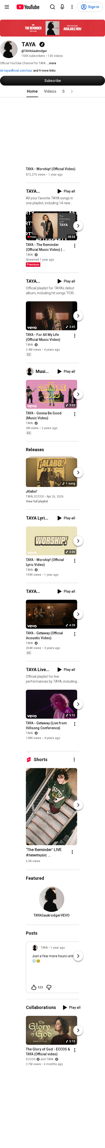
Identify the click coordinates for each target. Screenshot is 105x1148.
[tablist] (52, 91)
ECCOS (39, 496)
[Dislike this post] (49, 987)
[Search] (52, 7)
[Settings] (72, 7)
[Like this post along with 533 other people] (34, 987)
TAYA (29, 254)
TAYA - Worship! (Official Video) (50, 169)
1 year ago (58, 947)
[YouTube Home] (28, 7)
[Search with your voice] (62, 7)
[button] (72, 91)
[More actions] (75, 246)
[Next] (78, 226)
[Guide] (7, 7)
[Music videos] (31, 371)
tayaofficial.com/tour (17, 70)
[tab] (32, 91)
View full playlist (37, 501)
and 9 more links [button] (44, 70)
